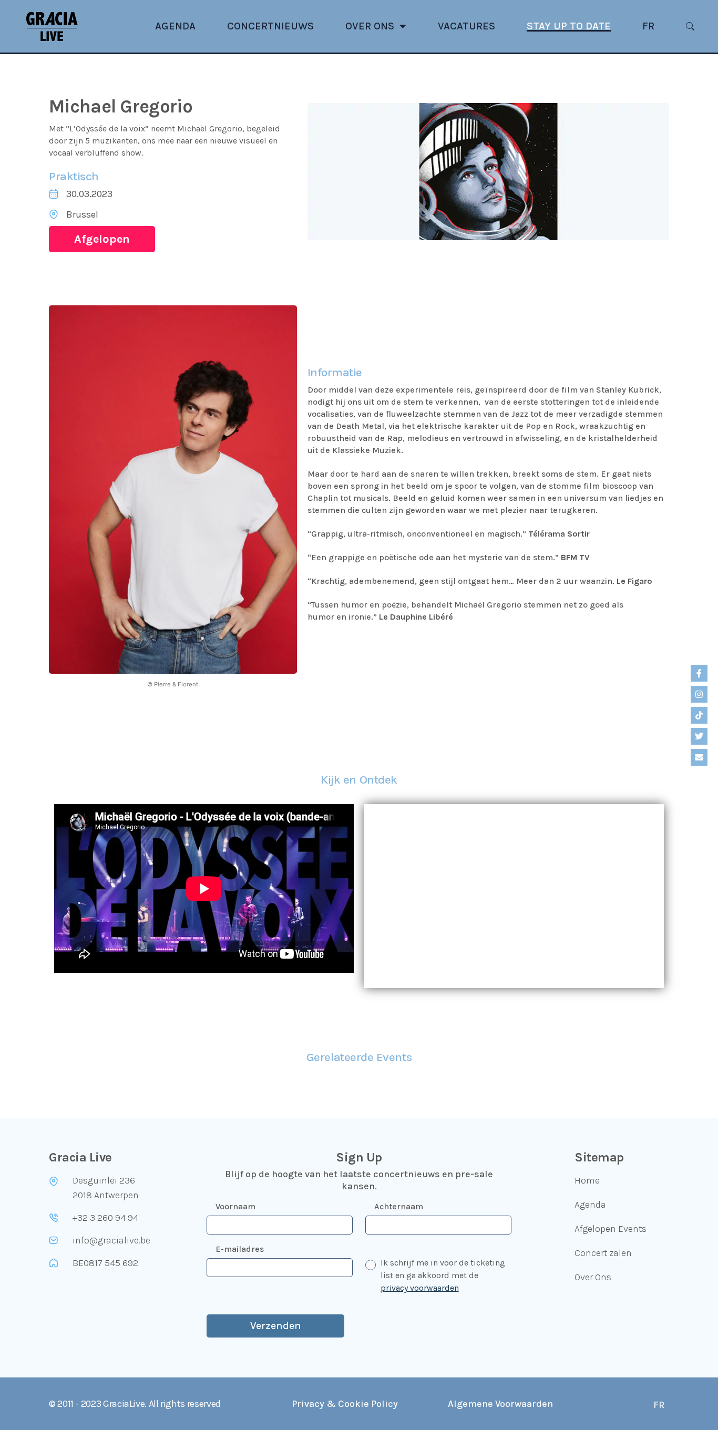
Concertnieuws (270, 26)
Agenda (175, 26)
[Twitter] (699, 736)
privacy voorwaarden (420, 1288)
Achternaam (398, 1206)
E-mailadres (240, 1249)
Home (587, 1180)
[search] (690, 26)
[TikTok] (699, 715)
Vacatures (466, 26)
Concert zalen (603, 1253)
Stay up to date (569, 26)
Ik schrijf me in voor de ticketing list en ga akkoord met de (443, 1275)
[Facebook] (699, 673)
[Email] (699, 757)
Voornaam (235, 1206)
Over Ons (369, 26)
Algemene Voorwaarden (500, 1403)
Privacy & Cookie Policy (345, 1403)
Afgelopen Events (611, 1228)
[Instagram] (699, 694)
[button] (102, 239)
